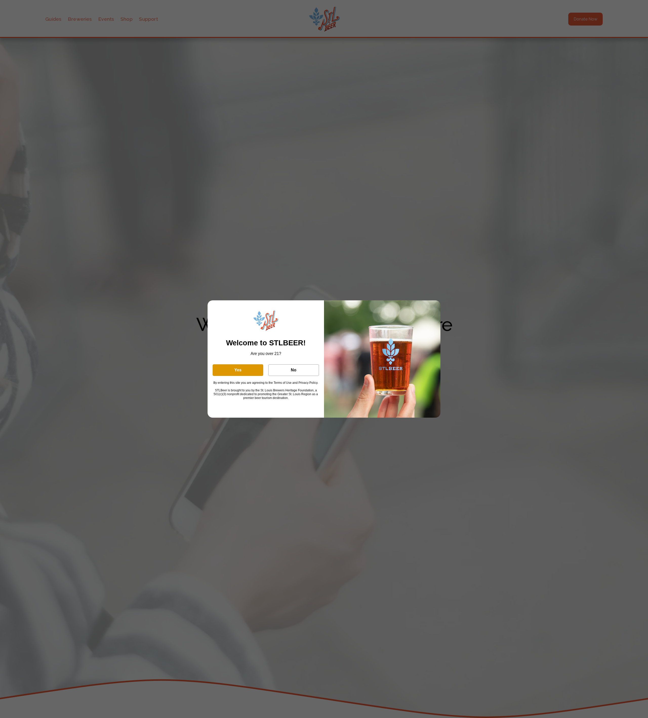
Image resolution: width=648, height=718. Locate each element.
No (293, 370)
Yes (237, 370)
